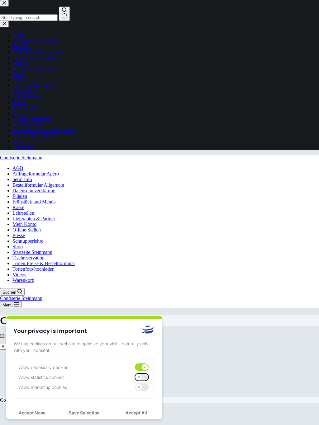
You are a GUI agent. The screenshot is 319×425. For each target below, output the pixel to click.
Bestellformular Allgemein (38, 185)
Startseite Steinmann (32, 252)
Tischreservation (28, 257)
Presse (18, 235)
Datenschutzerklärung (33, 190)
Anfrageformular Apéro (35, 173)
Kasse (18, 207)
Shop (17, 246)
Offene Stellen (26, 229)
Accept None (32, 412)
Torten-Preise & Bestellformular (43, 263)
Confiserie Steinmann (21, 157)
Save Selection (84, 412)
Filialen (19, 196)
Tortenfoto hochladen (33, 269)
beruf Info (22, 179)
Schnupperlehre (27, 241)
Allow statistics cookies (41, 377)
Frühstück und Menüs (33, 201)
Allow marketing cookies (43, 387)
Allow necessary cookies (43, 367)
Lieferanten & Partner (33, 218)
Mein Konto (24, 224)
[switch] (142, 367)
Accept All (136, 412)
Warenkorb (23, 280)
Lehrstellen (23, 213)
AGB (17, 168)
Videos (19, 274)
